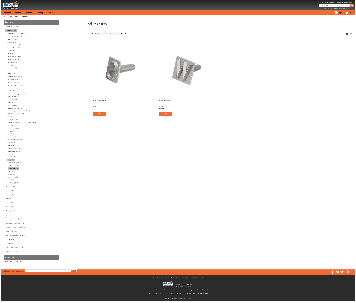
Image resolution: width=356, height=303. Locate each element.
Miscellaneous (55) (13, 119)
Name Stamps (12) (14, 165)
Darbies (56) (11, 65)
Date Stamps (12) (12, 68)
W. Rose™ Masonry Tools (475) (15, 227)
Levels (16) (10, 117)
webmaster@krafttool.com (201, 293)
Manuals (331, 2)
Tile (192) (8, 215)
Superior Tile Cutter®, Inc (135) (15, 235)
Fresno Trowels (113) (13, 96)
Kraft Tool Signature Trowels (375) (17, 36)
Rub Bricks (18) (11, 142)
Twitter (338, 272)
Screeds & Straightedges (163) (16, 148)
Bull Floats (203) (12, 51)
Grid (347, 33)
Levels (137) (9, 203)
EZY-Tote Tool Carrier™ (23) (15, 79)
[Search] (352, 5)
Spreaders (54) (12, 157)
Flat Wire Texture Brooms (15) (16, 85)
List (351, 33)
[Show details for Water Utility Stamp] (187, 70)
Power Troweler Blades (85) (15, 128)
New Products (18, 261)
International (339, 2)
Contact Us (52, 13)
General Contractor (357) (13, 219)
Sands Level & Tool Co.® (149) (15, 223)
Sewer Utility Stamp (99, 100)
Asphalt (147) (10, 207)
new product (8, 261)
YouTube (348, 272)
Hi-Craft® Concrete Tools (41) (16, 114)
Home (3, 16)
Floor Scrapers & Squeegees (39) (17, 94)
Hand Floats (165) (12, 39)
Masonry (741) (10, 187)
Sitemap (203, 277)
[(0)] (347, 14)
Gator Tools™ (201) (12, 231)
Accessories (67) (12, 42)
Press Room (324, 2)
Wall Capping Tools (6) (14, 183)
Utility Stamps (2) (13, 168)
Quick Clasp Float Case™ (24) (16, 134)
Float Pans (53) (11, 91)
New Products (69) (12, 26)
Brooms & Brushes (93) (14, 48)
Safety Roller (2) (12, 145)
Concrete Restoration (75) (15, 59)
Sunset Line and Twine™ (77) (14, 247)
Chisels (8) (10, 53)
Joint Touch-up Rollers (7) (16, 162)
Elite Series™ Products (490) (15, 76)
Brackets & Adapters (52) (15, 45)
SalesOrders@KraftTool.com (342, 8)
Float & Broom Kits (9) (13, 88)
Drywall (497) (10, 191)
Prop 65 (173, 277)
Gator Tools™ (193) (13, 99)
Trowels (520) (12, 180)
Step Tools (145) (12, 171)
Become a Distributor (183, 277)
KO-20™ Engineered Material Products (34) (20, 111)
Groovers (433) (12, 102)
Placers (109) (11, 125)
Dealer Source (348, 2)
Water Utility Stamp (165, 100)
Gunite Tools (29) (12, 105)
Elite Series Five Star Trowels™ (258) (18, 33)
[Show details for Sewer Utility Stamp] (120, 70)
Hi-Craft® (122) (10, 239)
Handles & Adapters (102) (15, 108)
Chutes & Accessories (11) (15, 56)
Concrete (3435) (11, 30)
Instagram (343, 272)
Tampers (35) (11, 174)
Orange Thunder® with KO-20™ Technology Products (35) (24, 122)
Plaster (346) (10, 195)
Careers (167, 277)
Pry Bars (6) (11, 131)
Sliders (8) (10, 154)
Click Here (191, 298)
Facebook (333, 272)
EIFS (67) (8, 199)
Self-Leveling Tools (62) (14, 151)
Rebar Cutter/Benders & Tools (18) (17, 137)
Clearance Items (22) (12, 251)
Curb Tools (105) (12, 62)
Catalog (40, 13)
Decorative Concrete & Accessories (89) (19, 71)
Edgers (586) (11, 73)
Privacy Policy (195, 277)
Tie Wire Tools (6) (13, 177)
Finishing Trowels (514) (14, 82)
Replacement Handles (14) (15, 140)
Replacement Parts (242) (13, 243)
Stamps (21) (11, 160)
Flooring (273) (10, 211)
